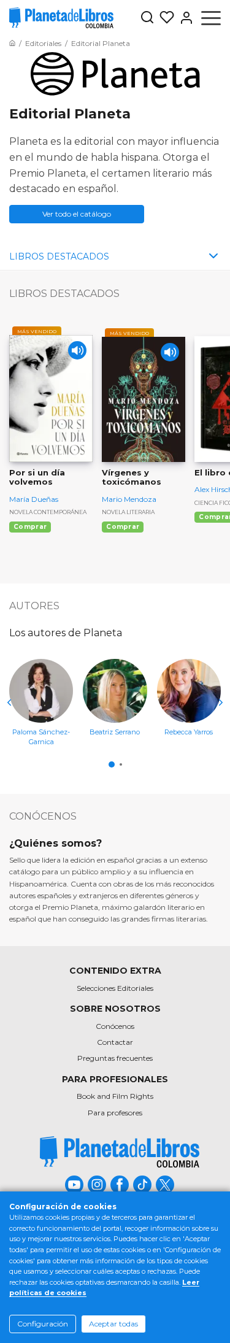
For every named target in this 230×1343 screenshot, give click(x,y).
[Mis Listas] (164, 17)
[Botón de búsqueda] (147, 18)
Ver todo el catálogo (76, 213)
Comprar (30, 527)
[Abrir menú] (211, 18)
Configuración (42, 1323)
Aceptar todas (113, 1323)
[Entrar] (184, 17)
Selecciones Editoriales (115, 988)
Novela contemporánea (47, 512)
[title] (119, 1152)
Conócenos (115, 1026)
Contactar (115, 1042)
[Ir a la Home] (12, 43)
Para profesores (115, 1112)
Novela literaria (128, 512)
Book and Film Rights (115, 1096)
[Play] (77, 350)
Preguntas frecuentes (115, 1058)
